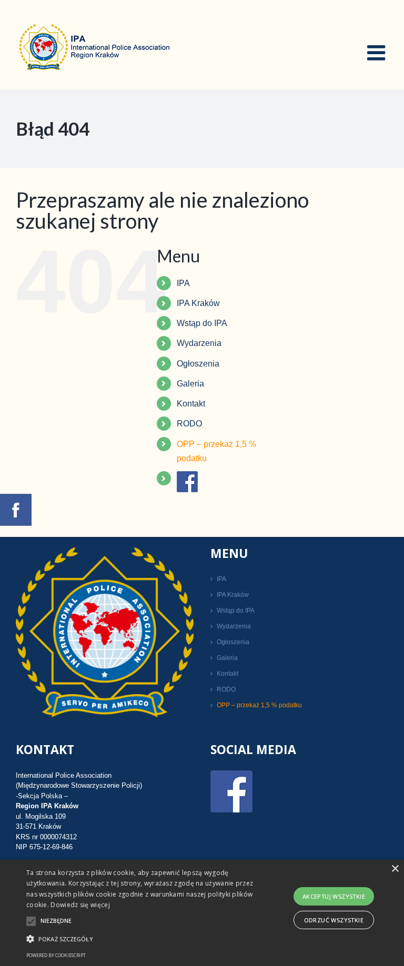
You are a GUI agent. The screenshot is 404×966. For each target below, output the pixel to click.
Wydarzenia (199, 343)
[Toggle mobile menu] (377, 52)
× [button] (395, 869)
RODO (189, 423)
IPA (183, 283)
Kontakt (191, 403)
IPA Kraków (198, 303)
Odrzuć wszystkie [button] (333, 920)
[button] (140, 938)
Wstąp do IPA (202, 323)
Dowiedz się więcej (79, 904)
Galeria (190, 383)
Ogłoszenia (198, 363)
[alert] (202, 913)
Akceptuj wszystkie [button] (333, 896)
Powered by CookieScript (56, 955)
